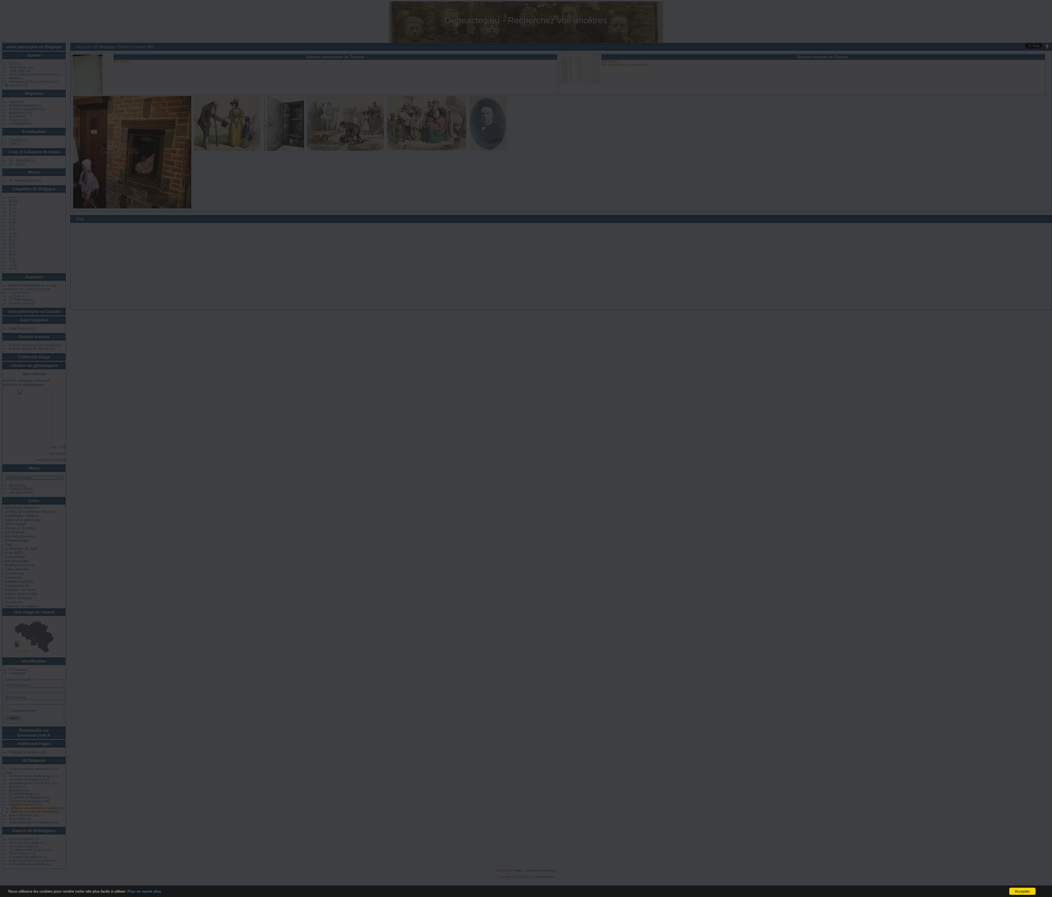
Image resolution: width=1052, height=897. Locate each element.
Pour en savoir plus (144, 891)
